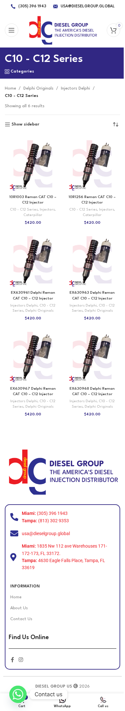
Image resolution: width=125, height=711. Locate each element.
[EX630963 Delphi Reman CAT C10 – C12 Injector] (92, 260)
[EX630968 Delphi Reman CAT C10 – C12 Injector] (92, 355)
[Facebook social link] (12, 660)
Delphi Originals (38, 88)
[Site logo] (63, 30)
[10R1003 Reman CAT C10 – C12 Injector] (33, 164)
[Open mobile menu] (11, 30)
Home (10, 88)
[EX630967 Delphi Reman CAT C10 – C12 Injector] (33, 355)
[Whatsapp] (18, 694)
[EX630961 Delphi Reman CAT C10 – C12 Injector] (33, 260)
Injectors (47, 210)
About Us (19, 608)
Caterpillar (32, 215)
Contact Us (21, 619)
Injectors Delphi (75, 88)
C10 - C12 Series (24, 210)
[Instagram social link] (20, 660)
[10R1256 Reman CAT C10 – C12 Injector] (92, 164)
